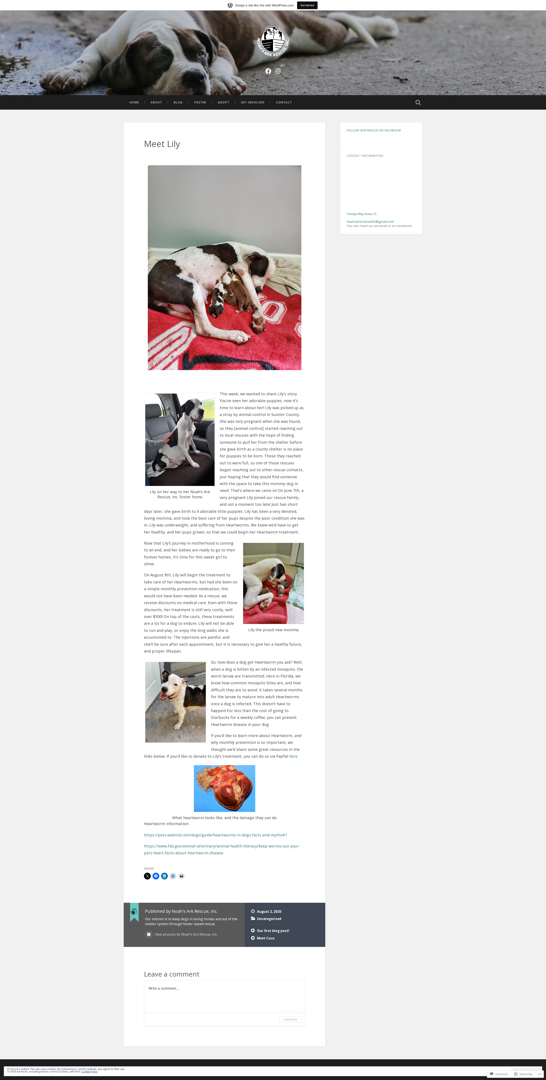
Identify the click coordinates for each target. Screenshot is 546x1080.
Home (134, 102)
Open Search (418, 102)
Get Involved (252, 102)
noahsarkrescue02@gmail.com (370, 221)
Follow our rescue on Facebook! (374, 130)
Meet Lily (162, 144)
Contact (284, 102)
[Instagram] (277, 70)
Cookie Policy (89, 1071)
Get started (307, 5)
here (293, 756)
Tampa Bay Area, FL (362, 214)
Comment (290, 1019)
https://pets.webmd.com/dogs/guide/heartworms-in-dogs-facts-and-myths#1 (215, 834)
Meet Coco (265, 938)
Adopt (223, 102)
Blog (178, 102)
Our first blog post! (273, 931)
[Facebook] (268, 70)
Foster (200, 102)
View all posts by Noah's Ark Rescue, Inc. (186, 934)
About (156, 102)
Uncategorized (269, 919)
